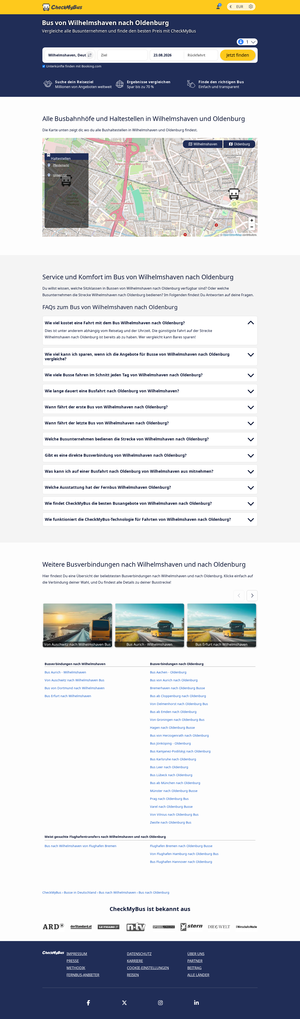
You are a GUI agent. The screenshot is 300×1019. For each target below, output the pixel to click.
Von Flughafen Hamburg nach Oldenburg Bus (184, 854)
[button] (234, 194)
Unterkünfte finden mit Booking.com (73, 66)
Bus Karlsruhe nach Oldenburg (173, 759)
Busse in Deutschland (80, 892)
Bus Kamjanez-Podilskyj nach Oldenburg (180, 751)
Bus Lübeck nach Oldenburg (171, 775)
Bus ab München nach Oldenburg (175, 783)
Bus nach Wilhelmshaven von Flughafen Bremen (80, 846)
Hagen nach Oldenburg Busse (172, 727)
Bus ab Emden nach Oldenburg (173, 712)
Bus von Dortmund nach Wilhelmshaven (75, 688)
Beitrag (194, 967)
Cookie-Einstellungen (148, 967)
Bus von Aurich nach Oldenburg (174, 680)
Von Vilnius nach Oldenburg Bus (174, 814)
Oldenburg (241, 144)
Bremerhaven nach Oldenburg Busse (177, 688)
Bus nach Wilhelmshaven (117, 892)
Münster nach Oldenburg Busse (173, 791)
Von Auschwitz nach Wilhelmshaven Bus (74, 680)
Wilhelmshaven (205, 144)
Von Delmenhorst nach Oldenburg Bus (179, 704)
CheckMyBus (51, 892)
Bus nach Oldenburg (154, 892)
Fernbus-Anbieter (83, 974)
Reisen (133, 974)
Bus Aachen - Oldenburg (168, 672)
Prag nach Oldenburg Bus (169, 799)
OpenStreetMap (232, 234)
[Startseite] (62, 7)
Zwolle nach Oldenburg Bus (170, 822)
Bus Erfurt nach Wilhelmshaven (68, 696)
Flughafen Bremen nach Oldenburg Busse (181, 846)
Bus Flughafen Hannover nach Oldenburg (181, 862)
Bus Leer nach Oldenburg (169, 767)
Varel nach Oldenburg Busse (171, 806)
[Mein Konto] (218, 6)
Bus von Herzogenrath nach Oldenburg (179, 735)
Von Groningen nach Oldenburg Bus (177, 720)
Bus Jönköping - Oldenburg (170, 743)
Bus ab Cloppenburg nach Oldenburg (178, 696)
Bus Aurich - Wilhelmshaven (65, 672)
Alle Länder (198, 974)
